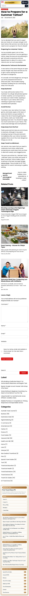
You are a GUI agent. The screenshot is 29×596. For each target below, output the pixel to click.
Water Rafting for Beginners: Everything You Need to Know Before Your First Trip (14, 392)
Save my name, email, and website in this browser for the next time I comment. (15, 351)
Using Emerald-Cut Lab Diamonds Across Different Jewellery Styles (13, 397)
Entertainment (5, 426)
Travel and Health (6, 468)
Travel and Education (7, 465)
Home (3, 444)
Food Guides (5, 435)
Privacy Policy (6, 505)
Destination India (6, 417)
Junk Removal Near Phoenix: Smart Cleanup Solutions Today (14, 553)
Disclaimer (5, 507)
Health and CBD (6, 441)
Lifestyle (3, 450)
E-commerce (5, 423)
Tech (2, 462)
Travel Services (5, 475)
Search (3, 370)
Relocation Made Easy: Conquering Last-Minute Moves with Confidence (14, 280)
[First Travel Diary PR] (2, 2)
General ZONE (4, 9)
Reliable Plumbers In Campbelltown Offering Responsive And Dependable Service (14, 402)
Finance (3, 432)
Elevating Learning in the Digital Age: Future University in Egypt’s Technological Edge (13, 209)
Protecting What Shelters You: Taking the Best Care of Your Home (14, 557)
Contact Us (5, 502)
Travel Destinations (7, 471)
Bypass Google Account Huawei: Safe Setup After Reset (14, 521)
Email (3, 334)
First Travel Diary (9, 2)
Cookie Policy (5, 510)
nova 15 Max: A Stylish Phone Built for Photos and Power (13, 537)
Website (3, 341)
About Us (5, 499)
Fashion (3, 429)
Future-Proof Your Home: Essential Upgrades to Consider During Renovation (13, 549)
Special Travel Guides (7, 459)
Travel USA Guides (6, 478)
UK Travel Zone (5, 481)
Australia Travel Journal (8, 411)
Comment (5, 304)
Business (3, 414)
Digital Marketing (6, 420)
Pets (2, 456)
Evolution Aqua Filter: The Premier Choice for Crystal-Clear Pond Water (14, 561)
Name (3, 326)
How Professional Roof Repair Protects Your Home (13, 564)
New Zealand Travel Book (8, 453)
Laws (2, 447)
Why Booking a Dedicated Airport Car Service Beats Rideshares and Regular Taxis (14, 382)
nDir (2, 17)
